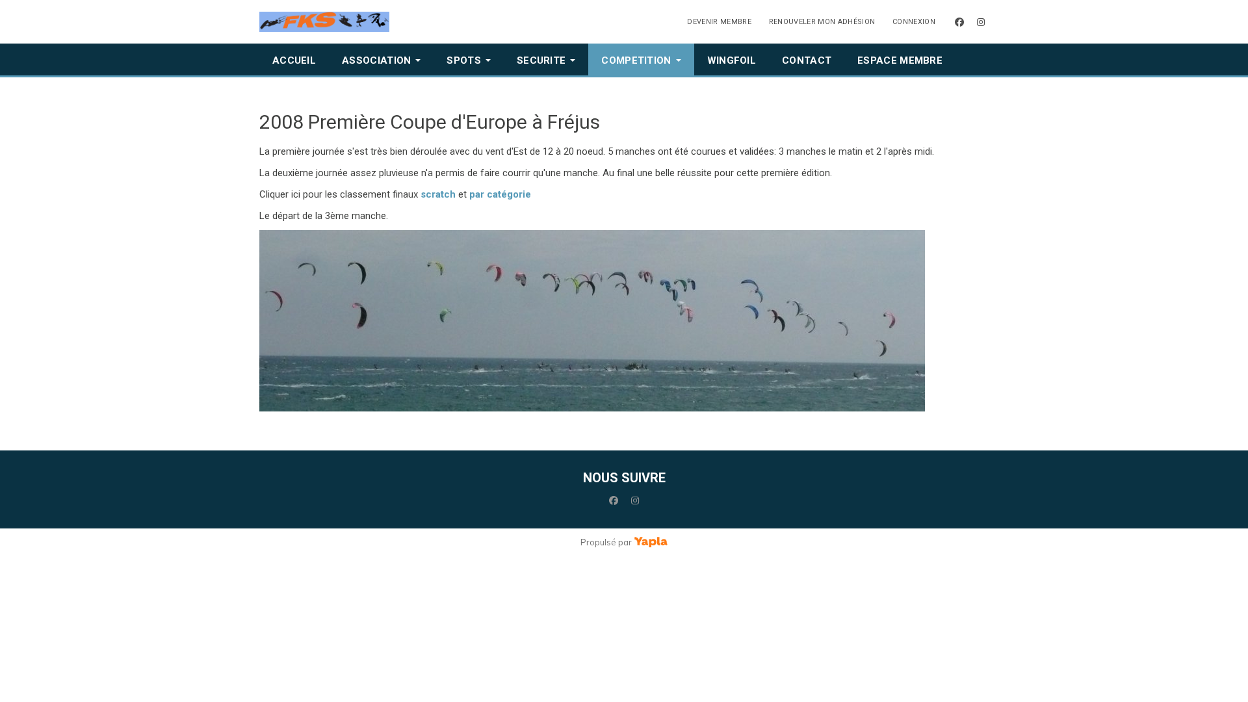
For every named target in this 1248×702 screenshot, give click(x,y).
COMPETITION (636, 60)
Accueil (294, 60)
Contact (806, 60)
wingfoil (731, 60)
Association (376, 60)
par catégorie (500, 194)
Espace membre (899, 60)
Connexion (913, 22)
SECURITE (541, 60)
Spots (464, 60)
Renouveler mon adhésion (822, 22)
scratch (438, 194)
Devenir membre (719, 22)
